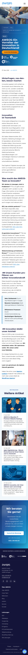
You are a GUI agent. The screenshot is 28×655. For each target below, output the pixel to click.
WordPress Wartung (7, 635)
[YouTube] (10, 581)
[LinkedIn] (14, 581)
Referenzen (5, 596)
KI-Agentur (5, 626)
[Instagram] (7, 581)
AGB (21, 649)
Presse (9, 646)
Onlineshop (5, 624)
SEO (3, 615)
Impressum (16, 646)
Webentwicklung (6, 632)
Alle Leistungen (6, 637)
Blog (11, 27)
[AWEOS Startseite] (8, 3)
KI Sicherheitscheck (7, 629)
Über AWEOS (5, 590)
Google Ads (5, 621)
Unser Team (5, 593)
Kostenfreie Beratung (10, 52)
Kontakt (4, 607)
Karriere (4, 604)
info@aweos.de (6, 577)
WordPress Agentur (8, 378)
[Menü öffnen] (24, 3)
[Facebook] (3, 581)
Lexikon (4, 601)
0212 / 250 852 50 (14, 540)
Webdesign (5, 618)
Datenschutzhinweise (12, 649)
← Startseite (5, 27)
